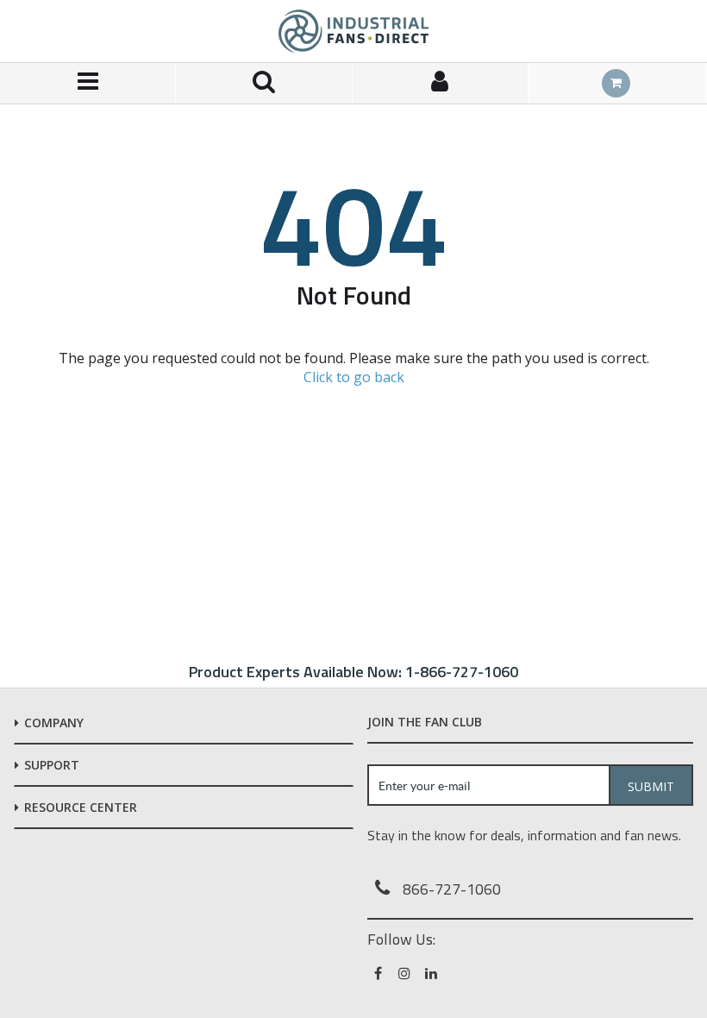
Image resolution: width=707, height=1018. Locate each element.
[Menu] (88, 83)
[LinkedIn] (432, 973)
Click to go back (353, 377)
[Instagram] (405, 973)
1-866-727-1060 (461, 671)
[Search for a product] (264, 83)
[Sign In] (441, 83)
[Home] (353, 31)
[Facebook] (379, 973)
